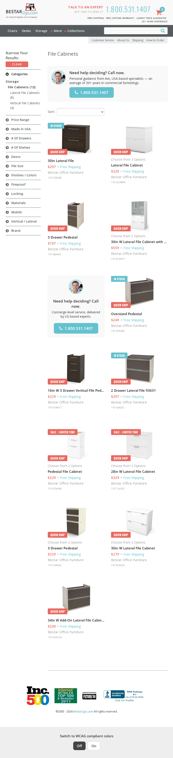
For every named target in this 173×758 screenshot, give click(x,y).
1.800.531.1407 (128, 9)
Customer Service (103, 40)
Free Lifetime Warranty (120, 18)
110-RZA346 (54, 488)
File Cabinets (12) (22, 87)
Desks (26, 31)
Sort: (51, 111)
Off (79, 746)
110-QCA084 (118, 182)
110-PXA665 (54, 565)
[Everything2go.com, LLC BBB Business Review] (124, 695)
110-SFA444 (117, 330)
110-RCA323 (118, 565)
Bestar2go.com (83, 711)
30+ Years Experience (155, 21)
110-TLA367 (118, 488)
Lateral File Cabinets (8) (25, 95)
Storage (41, 31)
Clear (17, 64)
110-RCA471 (118, 258)
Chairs (12, 31)
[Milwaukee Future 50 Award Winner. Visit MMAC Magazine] (89, 695)
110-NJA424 (54, 254)
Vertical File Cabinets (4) (25, 105)
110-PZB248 (54, 177)
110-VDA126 (55, 637)
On (93, 746)
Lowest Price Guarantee (151, 18)
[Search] (162, 30)
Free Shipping (95, 18)
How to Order (155, 40)
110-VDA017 (55, 407)
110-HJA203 (117, 407)
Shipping (137, 40)
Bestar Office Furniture (66, 172)
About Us (123, 40)
